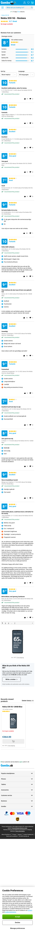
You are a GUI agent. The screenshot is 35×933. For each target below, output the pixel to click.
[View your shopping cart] (32, 2)
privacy (30, 910)
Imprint (20, 834)
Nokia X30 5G (5, 15)
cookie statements (10, 912)
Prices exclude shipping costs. (19, 828)
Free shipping (20, 657)
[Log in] (24, 2)
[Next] (32, 623)
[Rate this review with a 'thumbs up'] (24, 98)
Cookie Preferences (28, 834)
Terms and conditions (12, 836)
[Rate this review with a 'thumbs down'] (30, 98)
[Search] (31, 7)
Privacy (14, 834)
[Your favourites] (28, 2)
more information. (20, 831)
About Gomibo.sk (6, 834)
